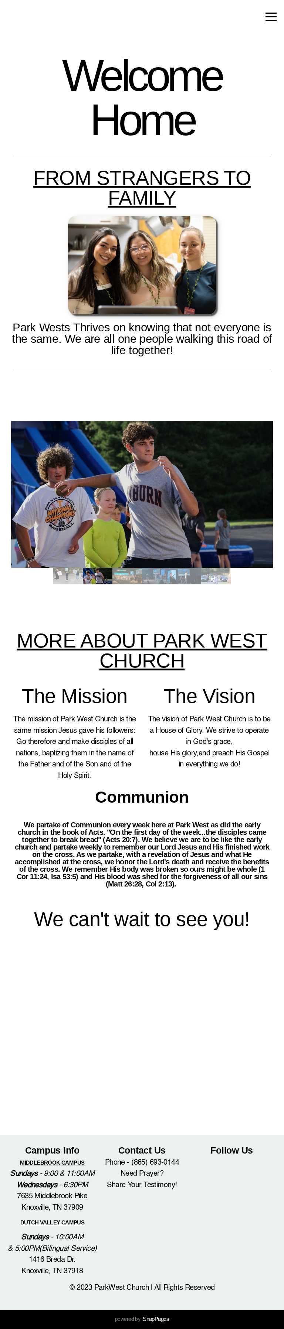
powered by (142, 1319)
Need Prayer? (142, 1174)
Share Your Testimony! (142, 1185)
